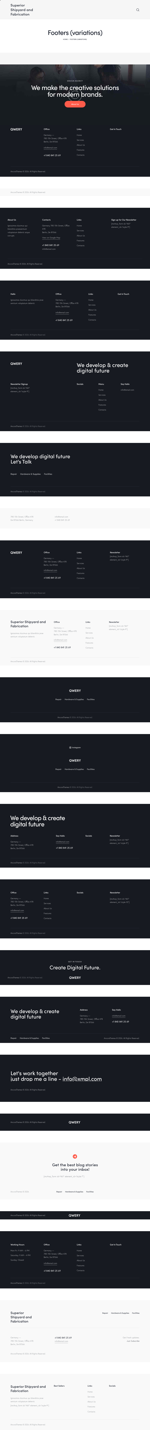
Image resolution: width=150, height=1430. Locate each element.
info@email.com (50, 147)
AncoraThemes (16, 171)
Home (65, 39)
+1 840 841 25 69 (52, 155)
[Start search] (137, 10)
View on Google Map (51, 237)
